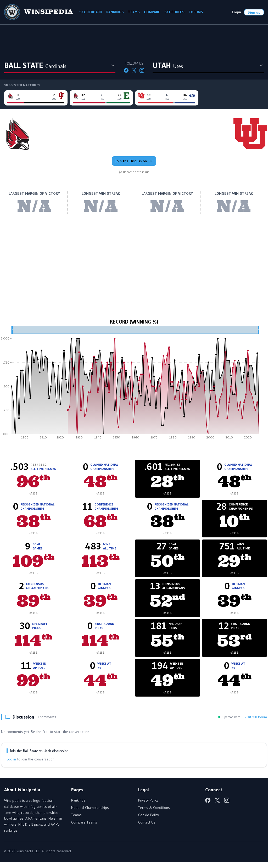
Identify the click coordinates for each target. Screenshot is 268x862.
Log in (11, 759)
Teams (76, 815)
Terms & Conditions (154, 807)
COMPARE (152, 12)
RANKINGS (115, 12)
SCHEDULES (174, 12)
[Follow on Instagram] (141, 70)
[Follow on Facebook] (126, 70)
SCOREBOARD (90, 12)
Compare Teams (84, 822)
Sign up (254, 12)
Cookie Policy (148, 815)
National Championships (90, 807)
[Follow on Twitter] (134, 70)
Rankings (78, 800)
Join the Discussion (131, 161)
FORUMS (196, 12)
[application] (134, 384)
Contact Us (146, 822)
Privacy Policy (148, 800)
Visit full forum (255, 717)
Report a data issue (136, 172)
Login (236, 12)
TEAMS (134, 12)
